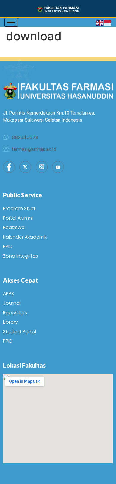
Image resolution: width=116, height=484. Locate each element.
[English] (100, 23)
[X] (25, 167)
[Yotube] (58, 167)
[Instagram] (42, 167)
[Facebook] (9, 167)
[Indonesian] (108, 23)
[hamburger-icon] (11, 22)
